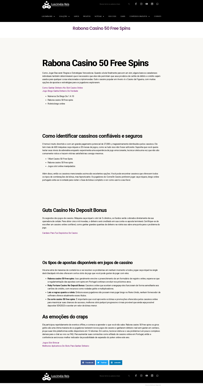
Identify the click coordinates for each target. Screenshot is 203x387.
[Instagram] (141, 3)
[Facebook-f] (136, 3)
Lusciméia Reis (47, 16)
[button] (88, 362)
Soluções (63, 16)
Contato (157, 16)
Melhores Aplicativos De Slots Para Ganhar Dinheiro (65, 346)
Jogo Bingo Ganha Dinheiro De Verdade (60, 91)
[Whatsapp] (157, 3)
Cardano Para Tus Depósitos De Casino (60, 233)
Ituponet (158, 385)
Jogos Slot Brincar (50, 342)
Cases (122, 16)
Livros (76, 16)
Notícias (98, 16)
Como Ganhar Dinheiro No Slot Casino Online (62, 87)
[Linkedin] (152, 3)
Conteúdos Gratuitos (138, 16)
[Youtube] (146, 3)
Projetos (87, 16)
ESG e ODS (112, 16)
